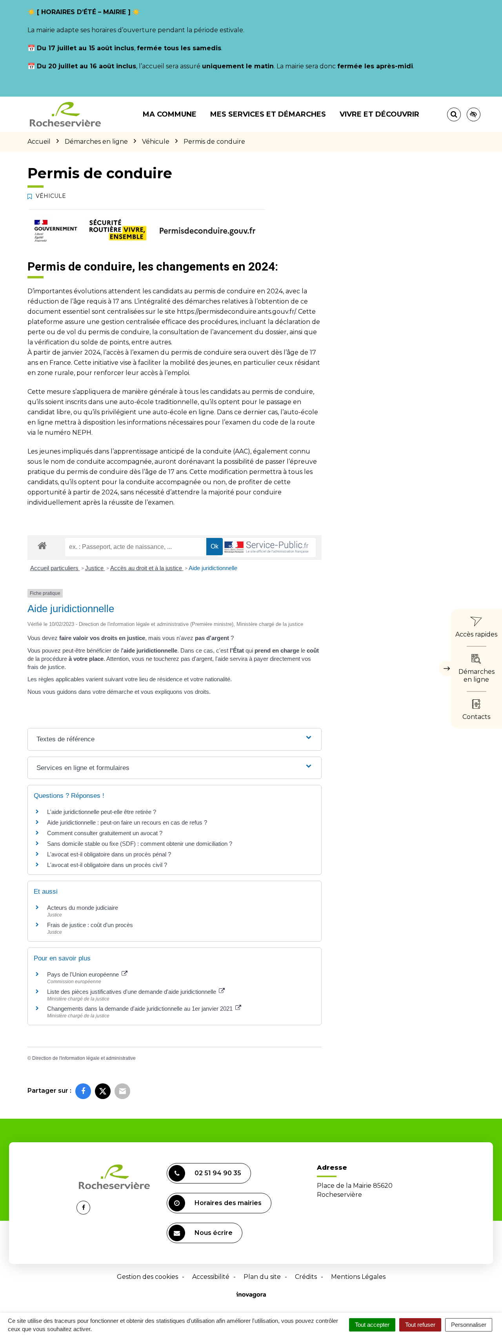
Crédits (306, 1276)
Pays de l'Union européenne (83, 974)
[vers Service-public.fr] (267, 547)
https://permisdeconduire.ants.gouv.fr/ (236, 311)
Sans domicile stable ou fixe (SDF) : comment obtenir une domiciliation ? (139, 843)
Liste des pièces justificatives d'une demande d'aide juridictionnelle (132, 991)
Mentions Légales (358, 1276)
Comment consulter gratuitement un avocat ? (104, 833)
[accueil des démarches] (42, 545)
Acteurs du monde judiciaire (82, 907)
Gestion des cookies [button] (147, 1276)
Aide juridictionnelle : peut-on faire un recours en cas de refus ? (127, 822)
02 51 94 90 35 (218, 1173)
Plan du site (262, 1276)
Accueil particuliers (55, 568)
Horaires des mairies (228, 1203)
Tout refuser (420, 1324)
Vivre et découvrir (379, 114)
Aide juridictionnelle (213, 568)
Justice (95, 568)
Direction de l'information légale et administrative (84, 1058)
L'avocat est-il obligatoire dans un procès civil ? (107, 864)
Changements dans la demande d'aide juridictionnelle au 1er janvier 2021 (140, 1008)
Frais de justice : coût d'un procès (90, 925)
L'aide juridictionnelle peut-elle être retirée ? (101, 811)
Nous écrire (214, 1232)
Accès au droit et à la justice (147, 568)
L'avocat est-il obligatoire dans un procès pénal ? (109, 854)
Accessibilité (210, 1276)
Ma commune (169, 114)
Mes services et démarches (268, 114)
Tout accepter (372, 1324)
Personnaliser (468, 1324)
